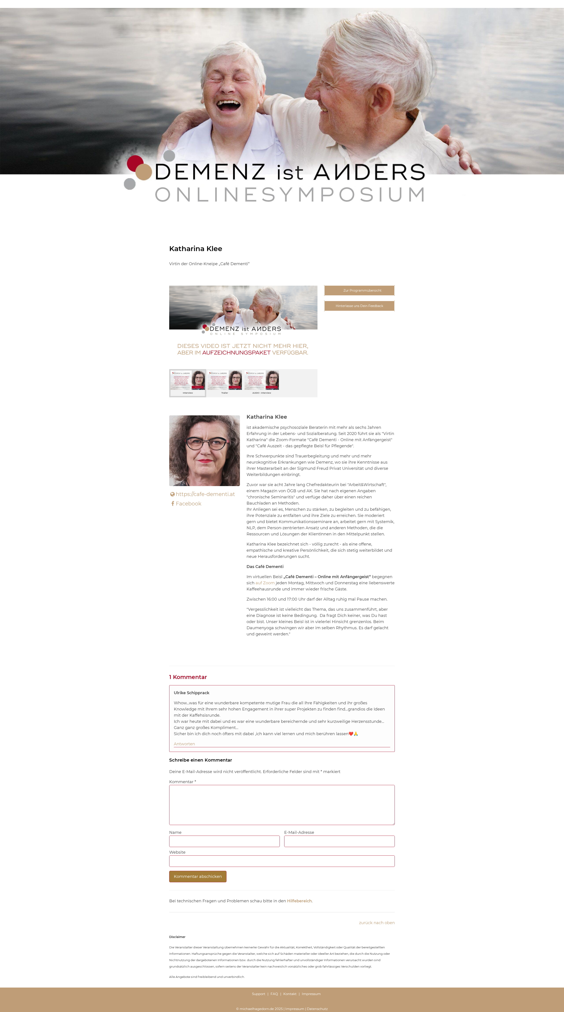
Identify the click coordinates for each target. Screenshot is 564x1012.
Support (258, 994)
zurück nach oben (377, 922)
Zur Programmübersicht (362, 290)
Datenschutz (317, 1009)
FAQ (274, 994)
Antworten (184, 744)
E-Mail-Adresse (299, 832)
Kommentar (182, 781)
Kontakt (290, 994)
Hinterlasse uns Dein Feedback (359, 306)
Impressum (311, 994)
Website (177, 852)
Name (175, 832)
